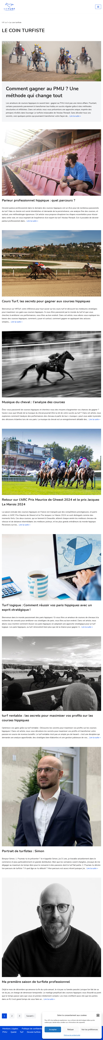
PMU (4, 1032)
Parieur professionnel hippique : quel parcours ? (38, 200)
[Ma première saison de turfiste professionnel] (51, 927)
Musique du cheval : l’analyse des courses (33, 402)
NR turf (5, 22)
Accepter (53, 1029)
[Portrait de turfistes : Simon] (51, 796)
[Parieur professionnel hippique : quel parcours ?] (51, 162)
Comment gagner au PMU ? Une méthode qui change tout (42, 92)
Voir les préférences (89, 1029)
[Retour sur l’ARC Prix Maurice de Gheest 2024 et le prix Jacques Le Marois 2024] (51, 462)
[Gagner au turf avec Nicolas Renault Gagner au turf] (9, 7)
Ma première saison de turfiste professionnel (36, 982)
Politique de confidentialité (72, 1035)
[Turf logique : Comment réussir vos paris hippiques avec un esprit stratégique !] (51, 567)
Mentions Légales (10, 1028)
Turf (21, 1032)
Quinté (13, 1032)
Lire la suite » (75, 116)
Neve (39, 1037)
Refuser (70, 1029)
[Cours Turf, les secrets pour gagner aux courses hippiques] (51, 263)
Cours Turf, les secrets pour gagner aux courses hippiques (46, 301)
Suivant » (30, 1016)
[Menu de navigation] (98, 7)
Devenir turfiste (34, 1032)
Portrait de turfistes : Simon (23, 851)
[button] (98, 1015)
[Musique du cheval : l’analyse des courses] (51, 364)
